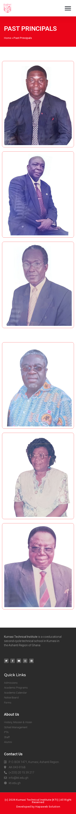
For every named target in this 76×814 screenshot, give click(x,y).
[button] (68, 8)
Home (7, 37)
